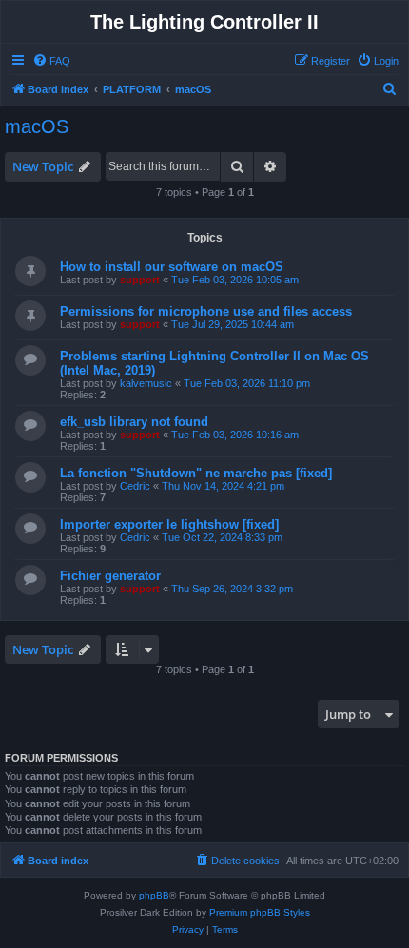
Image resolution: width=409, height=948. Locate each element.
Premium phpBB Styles (259, 912)
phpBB (154, 895)
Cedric (135, 486)
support (140, 279)
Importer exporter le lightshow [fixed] (169, 524)
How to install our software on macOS (171, 267)
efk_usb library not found (134, 422)
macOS (36, 126)
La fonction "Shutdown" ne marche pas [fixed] (196, 473)
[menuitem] (51, 60)
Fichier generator (110, 576)
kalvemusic (146, 383)
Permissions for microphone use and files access (206, 311)
